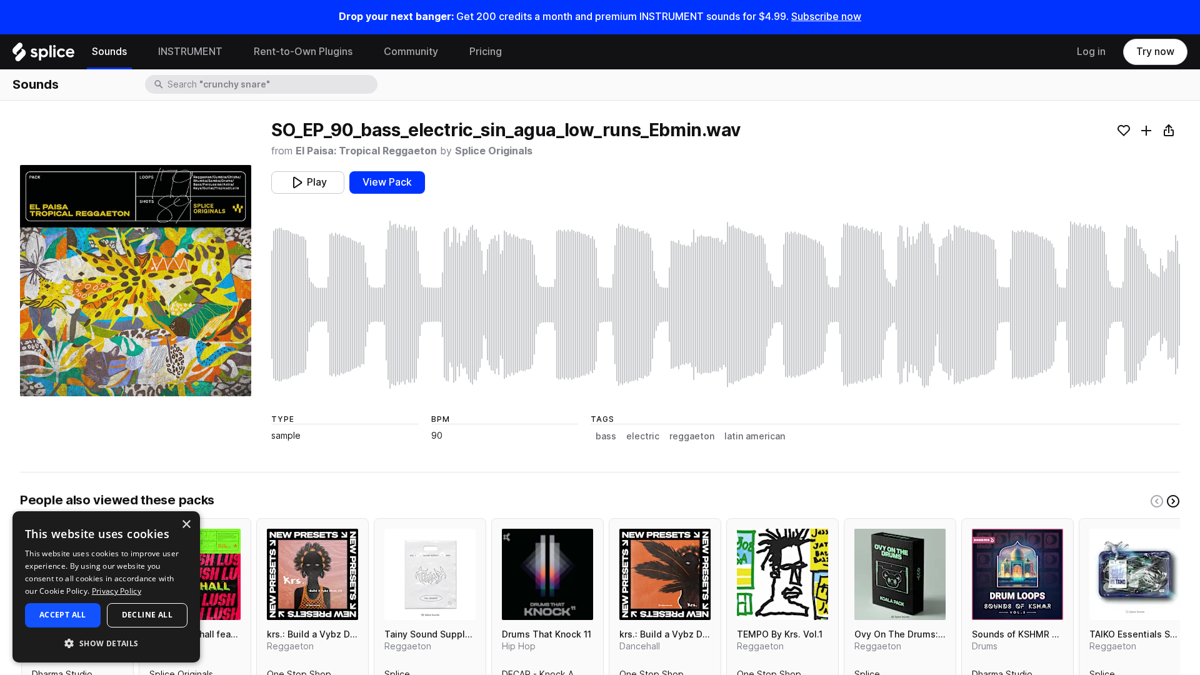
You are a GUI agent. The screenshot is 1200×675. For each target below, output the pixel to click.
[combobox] (271, 84)
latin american (754, 436)
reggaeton (691, 436)
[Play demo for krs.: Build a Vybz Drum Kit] (312, 574)
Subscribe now (826, 16)
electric (642, 436)
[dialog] (106, 586)
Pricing (485, 52)
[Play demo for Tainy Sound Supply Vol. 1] (430, 574)
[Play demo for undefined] (136, 280)
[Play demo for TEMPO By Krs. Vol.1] (782, 574)
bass (606, 436)
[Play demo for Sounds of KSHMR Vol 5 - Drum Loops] (1017, 574)
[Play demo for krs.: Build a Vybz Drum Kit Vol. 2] (665, 574)
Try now (1155, 52)
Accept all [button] (62, 614)
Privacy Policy (116, 591)
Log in (1091, 52)
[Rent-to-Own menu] (362, 52)
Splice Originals (493, 151)
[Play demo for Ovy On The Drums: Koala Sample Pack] (900, 574)
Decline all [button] (147, 614)
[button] (106, 643)
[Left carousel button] (1157, 501)
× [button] (186, 524)
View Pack (387, 182)
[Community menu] (447, 52)
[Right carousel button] (1173, 501)
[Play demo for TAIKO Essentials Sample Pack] (1135, 574)
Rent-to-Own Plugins (303, 52)
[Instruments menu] (232, 52)
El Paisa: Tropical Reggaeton (366, 151)
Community (411, 52)
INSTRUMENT (190, 52)
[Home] (43, 55)
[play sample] (725, 305)
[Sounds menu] (136, 52)
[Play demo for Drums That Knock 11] (547, 574)
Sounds (109, 52)
